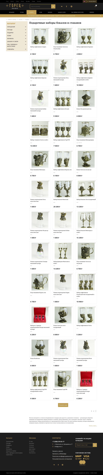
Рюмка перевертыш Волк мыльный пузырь (84, 359)
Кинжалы (50, 12)
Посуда (22, 12)
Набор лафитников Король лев (62, 169)
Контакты (39, 1)
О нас (7, 1)
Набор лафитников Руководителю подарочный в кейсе (85, 294)
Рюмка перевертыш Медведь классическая (39, 231)
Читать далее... (93, 425)
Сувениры (91, 12)
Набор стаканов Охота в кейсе (39, 140)
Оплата (22, 1)
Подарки (31, 12)
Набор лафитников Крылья (38, 78)
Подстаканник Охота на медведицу (60, 47)
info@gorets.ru (58, 446)
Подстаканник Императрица (85, 140)
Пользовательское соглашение (62, 459)
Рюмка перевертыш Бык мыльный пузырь (60, 359)
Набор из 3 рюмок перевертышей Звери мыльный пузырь (39, 327)
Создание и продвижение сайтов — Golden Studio (85, 473)
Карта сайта (23, 473)
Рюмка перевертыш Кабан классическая (61, 231)
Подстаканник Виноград (37, 169)
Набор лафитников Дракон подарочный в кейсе (84, 79)
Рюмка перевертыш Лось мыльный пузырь (61, 79)
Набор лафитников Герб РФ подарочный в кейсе (38, 390)
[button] (91, 1)
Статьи (17, 1)
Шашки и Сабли (62, 12)
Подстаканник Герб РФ (60, 389)
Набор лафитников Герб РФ (61, 140)
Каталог (12, 1)
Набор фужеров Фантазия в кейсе (61, 262)
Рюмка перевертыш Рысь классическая (38, 200)
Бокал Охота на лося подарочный (59, 326)
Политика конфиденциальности (62, 456)
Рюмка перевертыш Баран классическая (61, 293)
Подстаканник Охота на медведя (84, 262)
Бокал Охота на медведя (84, 169)
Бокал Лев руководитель (84, 109)
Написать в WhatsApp (59, 454)
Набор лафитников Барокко (85, 47)
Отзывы (33, 1)
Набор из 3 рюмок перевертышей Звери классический (83, 391)
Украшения (11, 12)
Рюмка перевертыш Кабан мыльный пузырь (38, 110)
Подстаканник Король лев (38, 292)
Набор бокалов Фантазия (60, 199)
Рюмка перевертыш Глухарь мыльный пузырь (38, 262)
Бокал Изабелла (35, 358)
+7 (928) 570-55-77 (58, 441)
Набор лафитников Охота (84, 325)
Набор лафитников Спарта (38, 47)
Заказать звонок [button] (57, 451)
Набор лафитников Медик (61, 109)
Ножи (40, 12)
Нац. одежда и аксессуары (77, 12)
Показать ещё (63, 405)
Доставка (28, 1)
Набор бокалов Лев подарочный (86, 199)
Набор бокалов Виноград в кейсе (84, 231)
